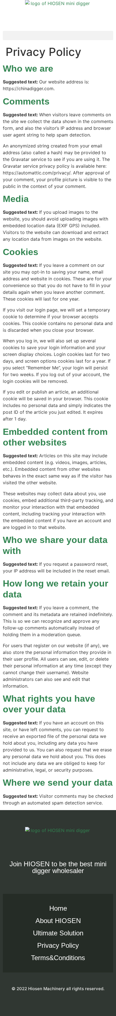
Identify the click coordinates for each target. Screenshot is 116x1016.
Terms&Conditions (58, 958)
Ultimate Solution (58, 933)
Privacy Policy (58, 945)
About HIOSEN (58, 920)
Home (58, 908)
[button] (58, 35)
